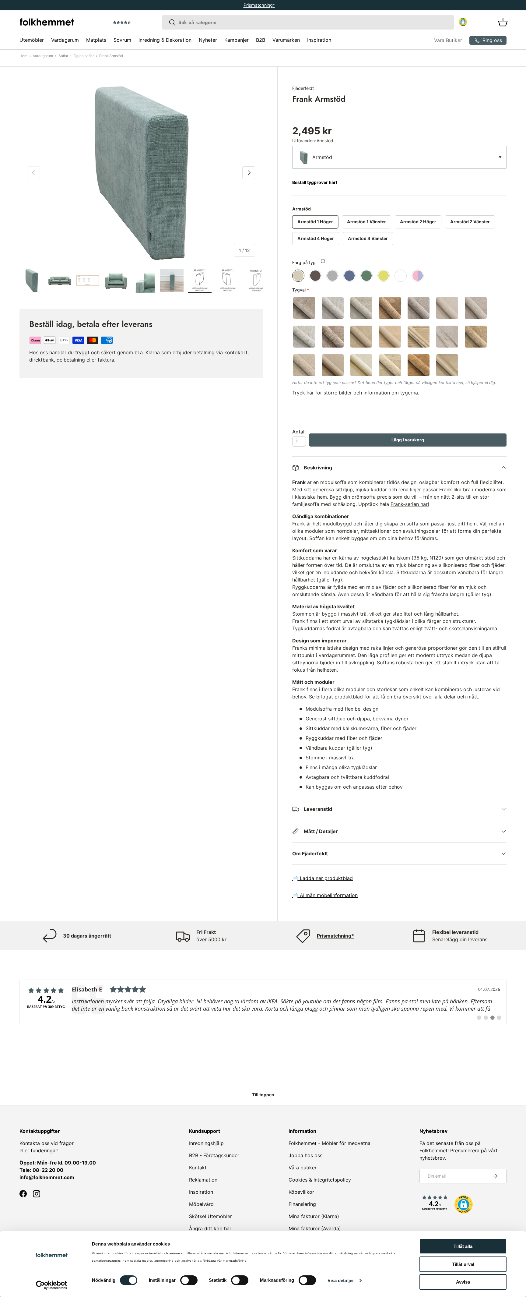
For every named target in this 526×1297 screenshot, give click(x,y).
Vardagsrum (65, 40)
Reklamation (203, 1180)
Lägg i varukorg (407, 439)
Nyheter (208, 40)
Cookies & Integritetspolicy (320, 1180)
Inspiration (319, 40)
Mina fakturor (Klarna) (314, 1216)
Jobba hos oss (305, 1155)
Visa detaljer (341, 1280)
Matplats (96, 40)
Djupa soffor (84, 56)
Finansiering (302, 1204)
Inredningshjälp (206, 1143)
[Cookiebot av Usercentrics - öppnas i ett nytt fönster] (51, 1285)
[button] (139, 23)
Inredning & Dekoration (165, 40)
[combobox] (308, 22)
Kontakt (198, 1167)
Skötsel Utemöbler (210, 1216)
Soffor (63, 56)
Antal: (299, 432)
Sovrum (122, 40)
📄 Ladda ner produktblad (322, 878)
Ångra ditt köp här (210, 1228)
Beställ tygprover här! (314, 182)
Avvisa (463, 1282)
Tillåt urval (463, 1264)
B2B (260, 40)
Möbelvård (201, 1204)
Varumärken (286, 40)
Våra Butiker (448, 40)
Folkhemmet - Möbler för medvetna (329, 1143)
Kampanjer (236, 40)
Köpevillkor (301, 1192)
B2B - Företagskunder (214, 1155)
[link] (263, 1002)
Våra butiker (303, 1167)
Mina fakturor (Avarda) (315, 1228)
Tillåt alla (463, 1246)
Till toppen (263, 1094)
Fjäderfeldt (303, 88)
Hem (23, 56)
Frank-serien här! (410, 504)
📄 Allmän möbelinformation (325, 895)
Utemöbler (31, 40)
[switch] (189, 1280)
